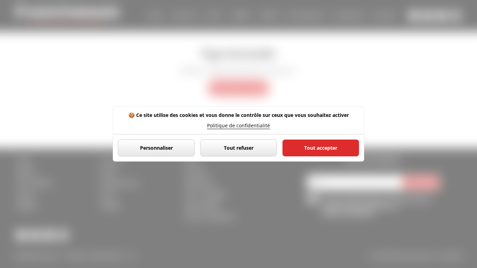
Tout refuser (239, 147)
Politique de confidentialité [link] (238, 125)
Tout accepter (320, 147)
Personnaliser (156, 147)
